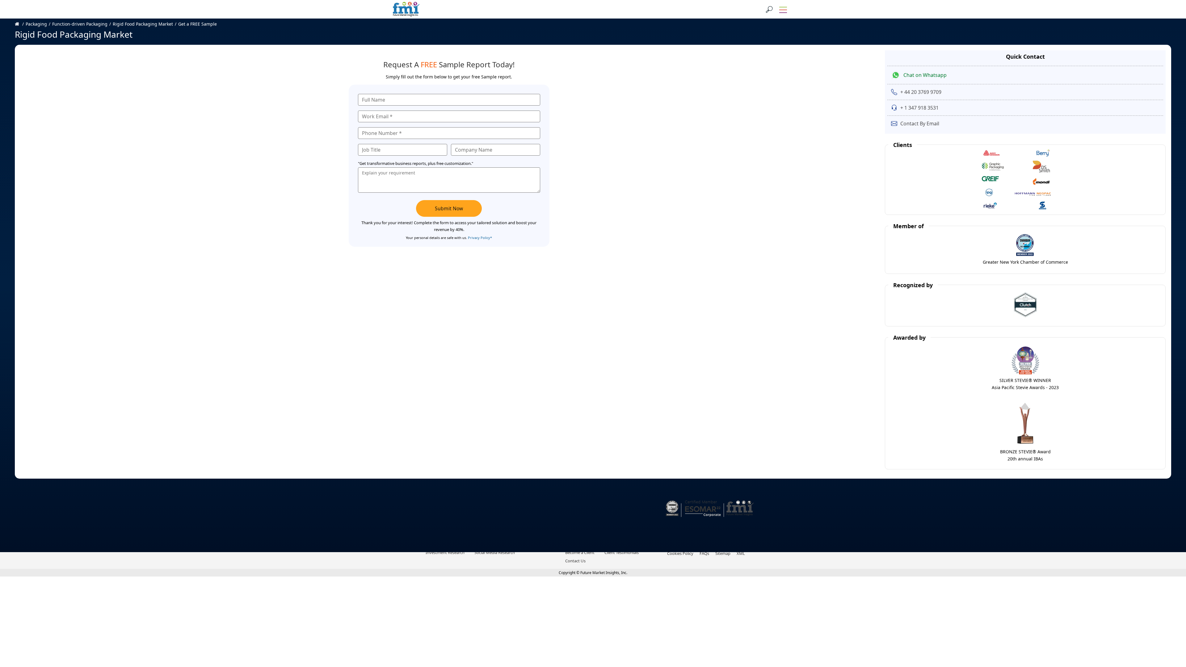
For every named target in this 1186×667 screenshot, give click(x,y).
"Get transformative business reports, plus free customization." (415, 163)
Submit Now (449, 208)
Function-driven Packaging (79, 24)
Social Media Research (494, 552)
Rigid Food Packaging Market (143, 24)
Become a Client (580, 552)
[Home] (20, 24)
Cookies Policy (680, 553)
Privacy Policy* (480, 237)
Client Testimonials (621, 552)
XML (741, 553)
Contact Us (575, 561)
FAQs (704, 553)
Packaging (36, 24)
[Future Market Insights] (406, 9)
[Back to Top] (1170, 614)
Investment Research (445, 552)
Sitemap (722, 553)
